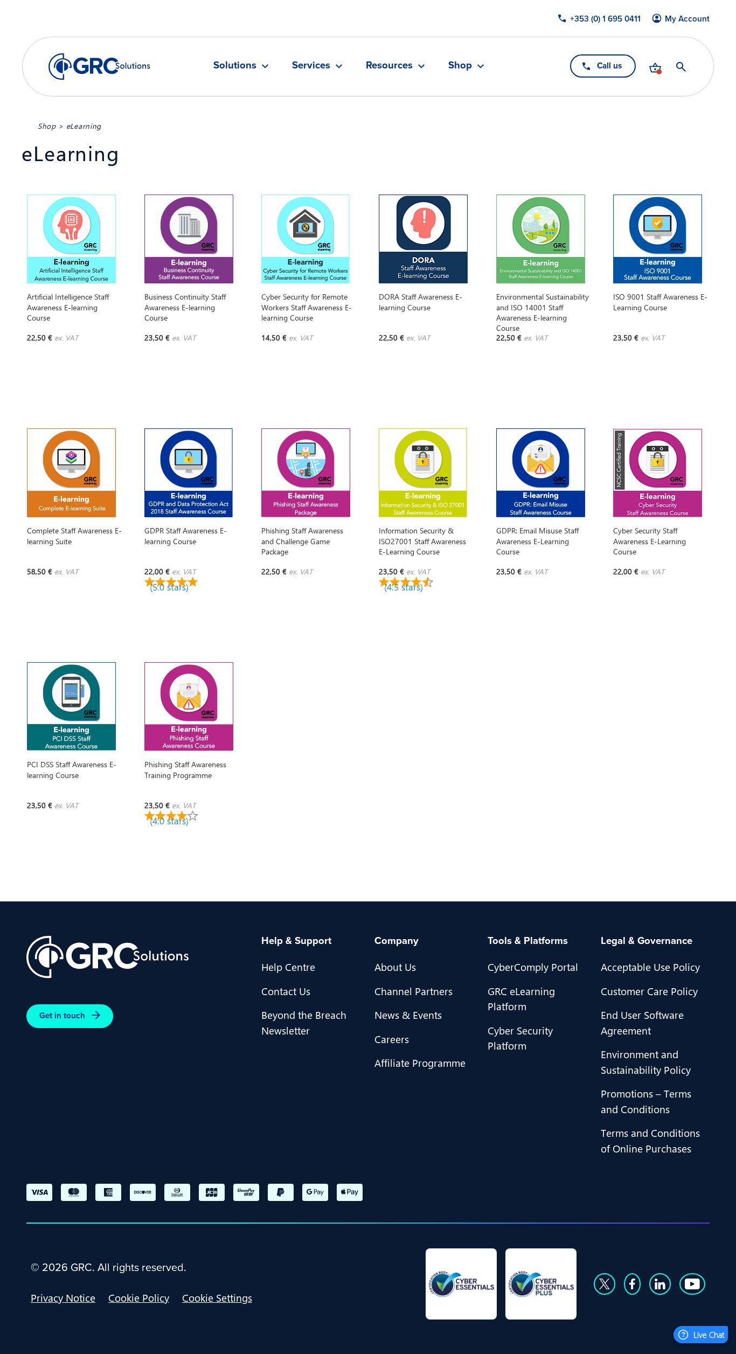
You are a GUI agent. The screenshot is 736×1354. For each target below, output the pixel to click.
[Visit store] (655, 67)
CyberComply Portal (533, 967)
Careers (391, 1039)
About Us (395, 967)
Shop (460, 66)
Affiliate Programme (420, 1063)
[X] (604, 1284)
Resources (389, 66)
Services (311, 66)
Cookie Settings (217, 1297)
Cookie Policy (138, 1297)
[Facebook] (632, 1284)
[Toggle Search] (681, 66)
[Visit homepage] (99, 66)
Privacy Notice (63, 1297)
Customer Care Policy (649, 991)
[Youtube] (692, 1284)
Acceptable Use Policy (650, 967)
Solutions (234, 66)
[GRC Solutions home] (137, 957)
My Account (687, 18)
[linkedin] (660, 1284)
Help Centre (288, 967)
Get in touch (62, 1016)
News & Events (408, 1015)
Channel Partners (413, 991)
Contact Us (285, 991)
